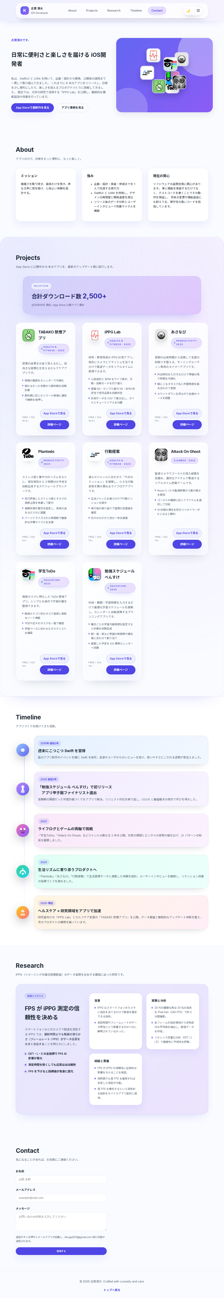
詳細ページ (54, 424)
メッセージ (23, 1208)
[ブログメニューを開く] (198, 10)
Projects (92, 10)
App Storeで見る (54, 413)
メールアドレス (25, 1189)
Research (114, 10)
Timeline (136, 10)
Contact (157, 10)
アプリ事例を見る (72, 107)
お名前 (20, 1171)
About (72, 10)
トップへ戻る (112, 1290)
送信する (61, 1251)
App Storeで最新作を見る (32, 107)
